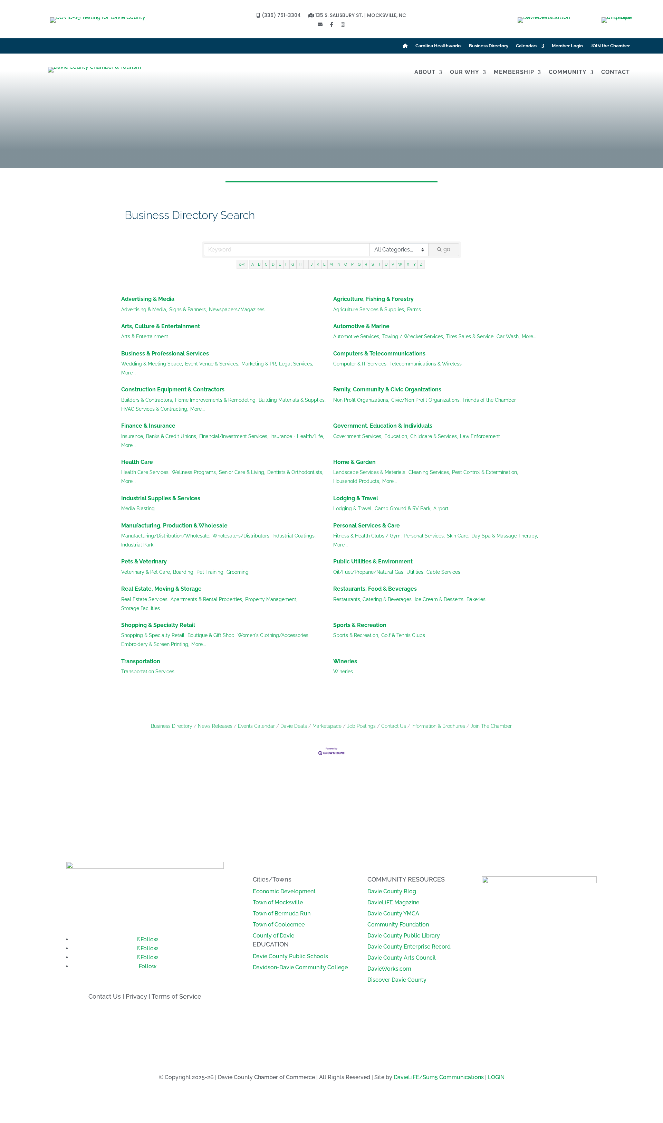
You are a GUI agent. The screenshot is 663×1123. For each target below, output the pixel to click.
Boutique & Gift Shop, (212, 635)
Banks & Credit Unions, (171, 436)
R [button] (366, 264)
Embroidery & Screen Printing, (155, 644)
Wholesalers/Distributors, (241, 536)
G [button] (292, 264)
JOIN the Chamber (610, 46)
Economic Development (284, 891)
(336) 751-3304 (280, 16)
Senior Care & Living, (242, 472)
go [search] (446, 249)
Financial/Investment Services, (233, 436)
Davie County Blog (391, 891)
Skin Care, (458, 536)
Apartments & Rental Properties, (207, 599)
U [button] (386, 264)
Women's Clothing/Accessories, (273, 635)
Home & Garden (354, 462)
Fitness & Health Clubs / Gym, (367, 536)
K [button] (318, 264)
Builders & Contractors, (147, 400)
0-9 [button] (242, 264)
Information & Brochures (438, 726)
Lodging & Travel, (353, 508)
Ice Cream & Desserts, (439, 599)
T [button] (379, 264)
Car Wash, (508, 336)
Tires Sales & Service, (470, 336)
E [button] (280, 264)
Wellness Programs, (194, 472)
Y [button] (414, 264)
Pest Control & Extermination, (485, 472)
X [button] (408, 264)
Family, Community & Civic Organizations (387, 389)
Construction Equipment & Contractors (172, 389)
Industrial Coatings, (294, 536)
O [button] (345, 264)
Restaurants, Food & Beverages (375, 589)
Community (568, 72)
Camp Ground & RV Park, (403, 508)
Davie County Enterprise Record (409, 946)
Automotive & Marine (361, 326)
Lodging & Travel (355, 498)
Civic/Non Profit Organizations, (426, 400)
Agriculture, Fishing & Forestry (373, 299)
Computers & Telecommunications (379, 353)
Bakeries (476, 599)
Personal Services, (424, 536)
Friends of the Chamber (489, 400)
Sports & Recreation (359, 625)
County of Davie (273, 935)
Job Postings (361, 726)
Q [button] (359, 264)
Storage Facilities (140, 608)
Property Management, (271, 599)
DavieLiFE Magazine (393, 902)
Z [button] (421, 264)
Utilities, (415, 572)
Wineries (345, 661)
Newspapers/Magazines (237, 309)
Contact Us (393, 726)
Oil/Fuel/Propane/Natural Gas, (368, 572)
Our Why (464, 72)
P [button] (352, 264)
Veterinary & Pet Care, (146, 572)
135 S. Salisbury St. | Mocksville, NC (360, 16)
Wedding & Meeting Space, (152, 364)
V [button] (393, 264)
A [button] (252, 264)
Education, (396, 436)
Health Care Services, (145, 472)
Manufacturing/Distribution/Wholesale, (165, 536)
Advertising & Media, (144, 309)
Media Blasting (138, 508)
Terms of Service (176, 996)
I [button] (306, 264)
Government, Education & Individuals (382, 425)
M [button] (331, 264)
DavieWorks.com (389, 968)
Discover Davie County (396, 980)
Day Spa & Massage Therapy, (504, 536)
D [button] (273, 264)
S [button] (373, 264)
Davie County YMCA (393, 913)
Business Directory (488, 46)
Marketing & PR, (259, 364)
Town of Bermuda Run (281, 913)
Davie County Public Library (403, 935)
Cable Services (443, 572)
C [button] (266, 264)
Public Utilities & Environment (373, 561)
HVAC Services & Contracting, (154, 409)
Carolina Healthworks (438, 46)
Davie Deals (293, 726)
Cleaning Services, (429, 472)
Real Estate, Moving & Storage (161, 589)
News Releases (215, 726)
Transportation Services (147, 671)
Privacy (136, 996)
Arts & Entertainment (144, 336)
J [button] (312, 264)
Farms (414, 309)
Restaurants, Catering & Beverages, (373, 599)
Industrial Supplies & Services (160, 498)
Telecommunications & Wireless (426, 364)
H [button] (300, 264)
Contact (615, 72)
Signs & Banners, (188, 309)
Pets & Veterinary (144, 561)
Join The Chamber (491, 726)
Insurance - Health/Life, (297, 436)
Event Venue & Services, (212, 364)
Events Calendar (256, 726)
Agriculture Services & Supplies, (369, 309)
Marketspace (327, 726)
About (424, 72)
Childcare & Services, (434, 436)
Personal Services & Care (366, 525)
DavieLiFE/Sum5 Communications (439, 1077)
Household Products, (356, 481)
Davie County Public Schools (290, 956)
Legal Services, (296, 364)
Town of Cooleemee (279, 924)
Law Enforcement (480, 436)
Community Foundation (398, 924)
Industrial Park (137, 545)
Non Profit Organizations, (361, 400)
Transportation (140, 661)
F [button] (286, 264)
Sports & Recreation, (356, 635)
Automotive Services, (356, 336)
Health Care (137, 462)
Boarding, (183, 572)
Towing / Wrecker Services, (413, 336)
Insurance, (132, 436)
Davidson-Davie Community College (300, 967)
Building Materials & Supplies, (292, 400)
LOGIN (496, 1077)
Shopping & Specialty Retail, (153, 635)
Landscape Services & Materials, (369, 472)
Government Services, (357, 436)
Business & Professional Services (165, 353)
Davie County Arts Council (401, 957)
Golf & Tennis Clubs (403, 635)
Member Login (567, 46)
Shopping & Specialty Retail (158, 625)
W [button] (400, 264)
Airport (441, 508)
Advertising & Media (147, 299)
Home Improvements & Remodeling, (216, 400)
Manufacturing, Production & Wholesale (174, 525)
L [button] (324, 264)
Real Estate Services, (145, 599)
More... (529, 336)
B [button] (259, 264)
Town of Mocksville (278, 902)
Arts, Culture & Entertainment (160, 326)
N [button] (338, 264)
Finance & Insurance (148, 425)
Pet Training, (210, 572)
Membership (514, 72)
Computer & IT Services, (360, 364)
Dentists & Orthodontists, (295, 472)
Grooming (238, 572)
